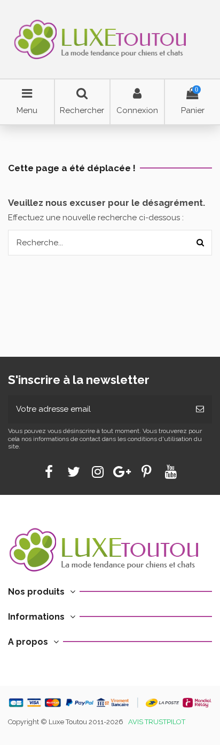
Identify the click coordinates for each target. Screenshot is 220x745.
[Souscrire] (200, 409)
